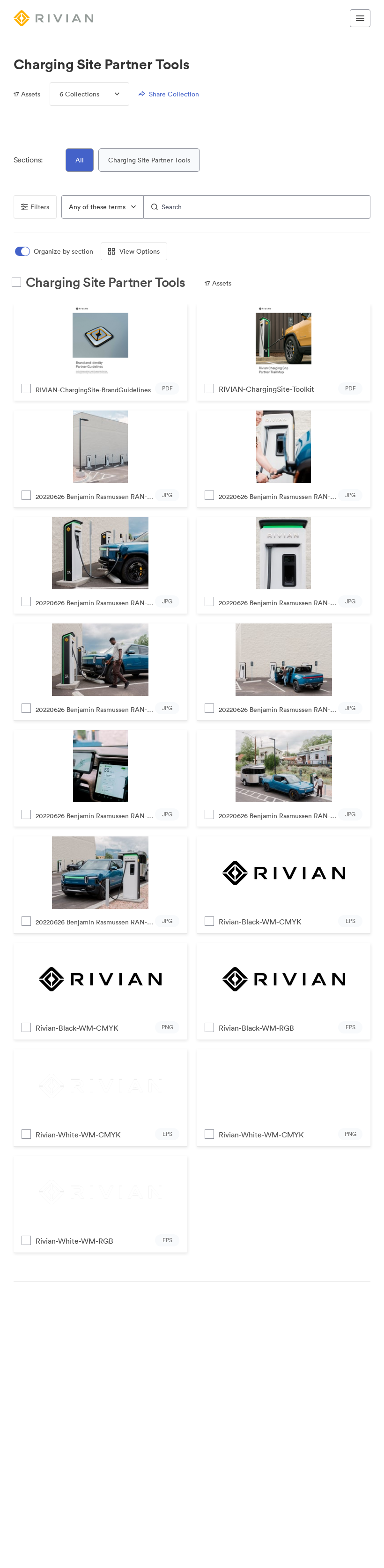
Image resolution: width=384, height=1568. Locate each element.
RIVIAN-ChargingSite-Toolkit (266, 389)
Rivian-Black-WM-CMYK (260, 921)
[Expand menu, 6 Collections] (109, 94)
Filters (39, 207)
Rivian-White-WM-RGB (74, 1241)
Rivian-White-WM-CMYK (78, 1134)
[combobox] (102, 207)
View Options (139, 251)
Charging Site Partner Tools (149, 160)
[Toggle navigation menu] (360, 18)
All (79, 160)
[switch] (55, 251)
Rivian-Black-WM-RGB (256, 1028)
